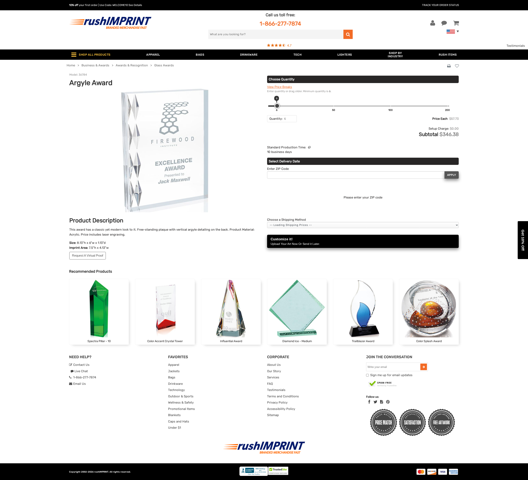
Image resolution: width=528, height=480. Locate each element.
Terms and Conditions (283, 396)
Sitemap (273, 415)
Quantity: (276, 119)
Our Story (274, 371)
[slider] (277, 105)
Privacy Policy (277, 402)
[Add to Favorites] (457, 66)
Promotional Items (181, 409)
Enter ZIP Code (278, 169)
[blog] (381, 401)
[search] (348, 34)
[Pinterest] (388, 401)
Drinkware (175, 384)
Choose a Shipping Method (286, 220)
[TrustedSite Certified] (382, 384)
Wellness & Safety (181, 402)
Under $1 (174, 428)
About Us (274, 365)
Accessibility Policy (281, 409)
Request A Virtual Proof (87, 255)
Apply (451, 174)
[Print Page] (449, 66)
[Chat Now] (444, 23)
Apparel (173, 365)
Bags (171, 377)
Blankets (174, 415)
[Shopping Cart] (456, 23)
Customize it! (295, 241)
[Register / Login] (432, 23)
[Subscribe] (423, 367)
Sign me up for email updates (391, 375)
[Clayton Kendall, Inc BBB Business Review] (253, 475)
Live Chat (81, 371)
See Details (135, 5)
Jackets (174, 371)
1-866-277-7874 (280, 23)
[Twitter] (375, 401)
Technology (176, 390)
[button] (523, 240)
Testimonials (516, 46)
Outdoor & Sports (180, 396)
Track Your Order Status (440, 5)
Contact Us (81, 365)
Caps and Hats (178, 421)
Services (273, 377)
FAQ (270, 384)
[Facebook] (369, 401)
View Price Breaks (279, 87)
